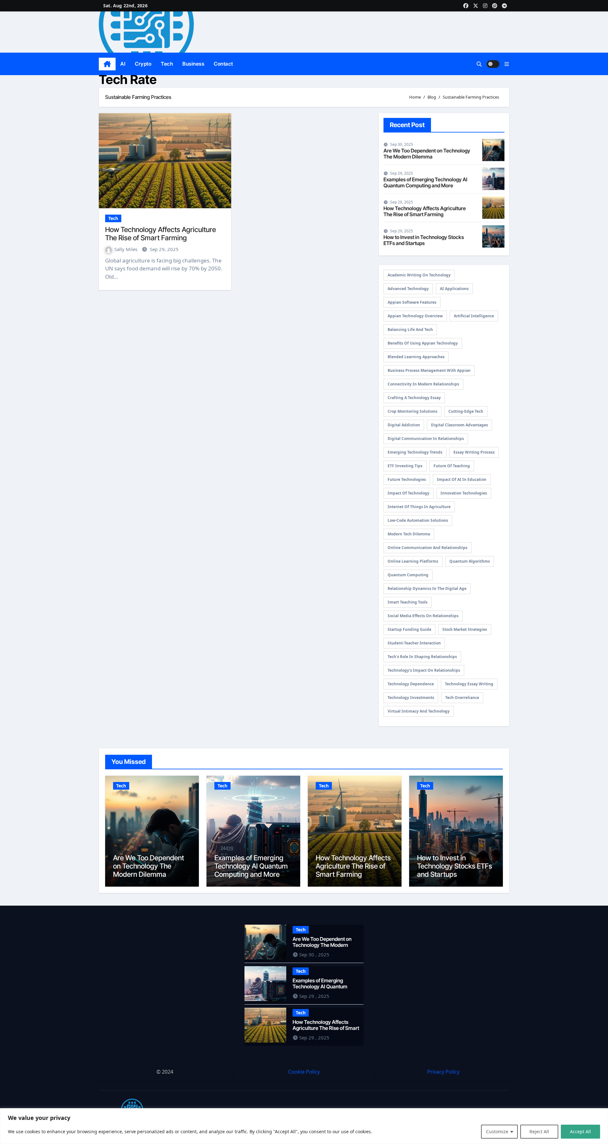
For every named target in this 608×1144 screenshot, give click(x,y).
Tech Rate (128, 79)
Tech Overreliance (462, 697)
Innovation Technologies (463, 493)
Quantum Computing (408, 575)
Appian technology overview (415, 316)
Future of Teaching (452, 466)
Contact (223, 64)
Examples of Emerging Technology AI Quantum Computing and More (425, 182)
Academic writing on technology (419, 275)
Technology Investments (411, 697)
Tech (167, 64)
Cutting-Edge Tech (465, 411)
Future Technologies (407, 479)
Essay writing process (474, 452)
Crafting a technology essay (414, 397)
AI (122, 64)
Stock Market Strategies (464, 629)
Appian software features (412, 302)
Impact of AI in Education (461, 479)
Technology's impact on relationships (424, 670)
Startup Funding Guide (409, 629)
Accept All (580, 1131)
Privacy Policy (443, 1071)
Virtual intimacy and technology (419, 711)
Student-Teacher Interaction (414, 643)
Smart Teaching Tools (408, 602)
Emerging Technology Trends (415, 452)
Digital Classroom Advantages (459, 425)
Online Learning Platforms (413, 561)
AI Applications (454, 288)
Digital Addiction (404, 425)
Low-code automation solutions (418, 520)
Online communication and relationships (427, 547)
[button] (506, 64)
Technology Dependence (411, 684)
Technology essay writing (469, 684)
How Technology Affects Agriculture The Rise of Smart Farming (160, 233)
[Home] (107, 64)
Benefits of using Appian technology (423, 343)
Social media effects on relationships (423, 615)
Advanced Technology (408, 288)
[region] (304, 1126)
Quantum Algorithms (469, 561)
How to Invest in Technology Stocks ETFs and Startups (423, 240)
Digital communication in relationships (426, 438)
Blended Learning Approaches (416, 356)
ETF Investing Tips (405, 466)
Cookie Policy (304, 1071)
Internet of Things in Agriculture (419, 506)
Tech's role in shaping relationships (422, 656)
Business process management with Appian (429, 370)
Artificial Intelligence (474, 316)
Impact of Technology (408, 493)
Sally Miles (126, 249)
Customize (497, 1131)
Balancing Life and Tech (410, 329)
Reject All (539, 1131)
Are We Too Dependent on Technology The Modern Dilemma (426, 153)
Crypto (143, 64)
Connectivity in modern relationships (423, 384)
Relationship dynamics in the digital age (427, 588)
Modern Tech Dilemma (409, 534)
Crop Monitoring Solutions (412, 411)
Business (193, 64)
